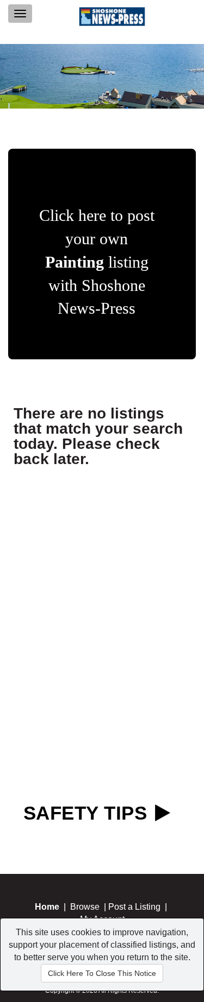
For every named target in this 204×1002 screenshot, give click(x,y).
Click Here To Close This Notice (102, 973)
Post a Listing (134, 906)
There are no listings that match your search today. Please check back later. (98, 436)
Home (47, 906)
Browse (85, 906)
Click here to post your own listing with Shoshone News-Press (96, 261)
